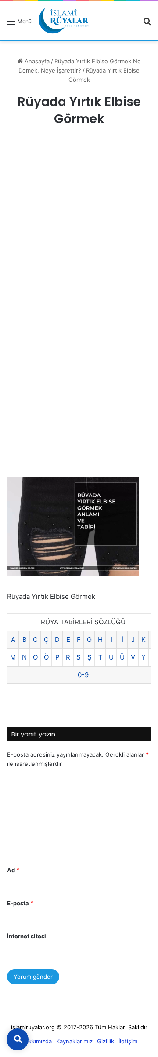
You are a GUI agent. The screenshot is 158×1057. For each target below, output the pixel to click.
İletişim (127, 1041)
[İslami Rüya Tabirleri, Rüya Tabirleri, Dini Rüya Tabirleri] (63, 20)
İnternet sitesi (26, 936)
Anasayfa (36, 61)
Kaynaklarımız (74, 1041)
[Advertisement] (79, 225)
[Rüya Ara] (147, 24)
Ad (13, 870)
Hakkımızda (36, 1041)
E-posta (20, 903)
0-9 (83, 675)
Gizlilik (105, 1041)
